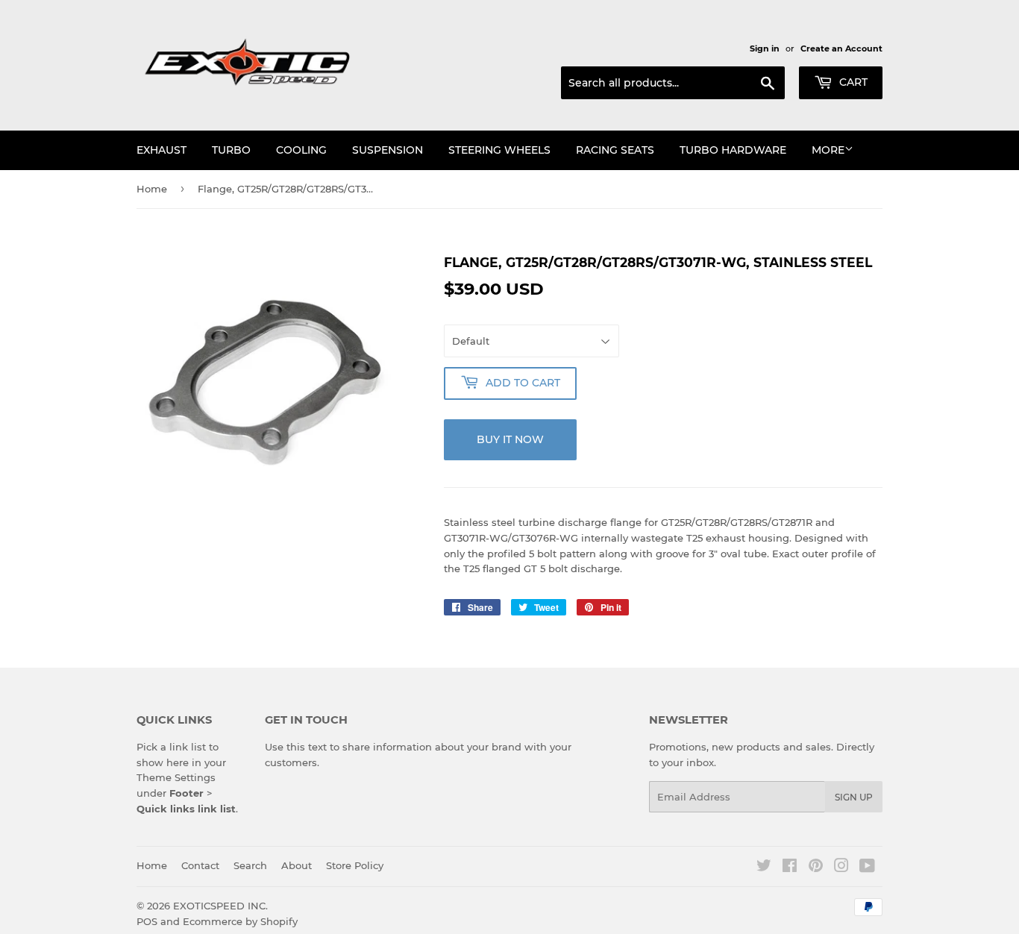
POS (147, 921)
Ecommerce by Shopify (240, 921)
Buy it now (510, 439)
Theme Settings (176, 777)
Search (250, 865)
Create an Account (841, 48)
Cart (852, 82)
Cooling (301, 150)
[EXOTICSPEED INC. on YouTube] (867, 868)
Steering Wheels (499, 150)
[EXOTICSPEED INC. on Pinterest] (816, 868)
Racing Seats (615, 150)
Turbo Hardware (733, 150)
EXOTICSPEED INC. (220, 906)
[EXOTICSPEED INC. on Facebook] (789, 868)
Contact (200, 865)
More (828, 150)
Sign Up (854, 797)
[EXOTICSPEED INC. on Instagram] (841, 868)
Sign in (765, 48)
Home (152, 189)
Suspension (387, 150)
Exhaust (161, 150)
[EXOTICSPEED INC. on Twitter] (763, 868)
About (296, 865)
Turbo (231, 150)
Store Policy (354, 865)
